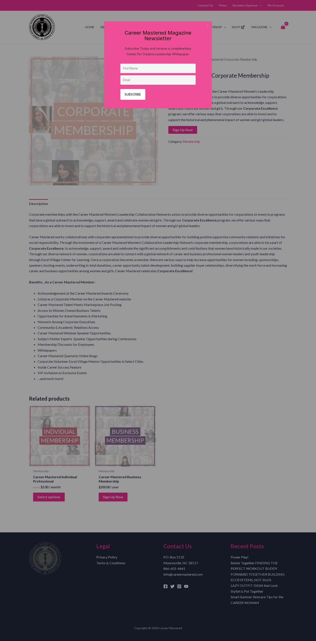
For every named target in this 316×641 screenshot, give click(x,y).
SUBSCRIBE (133, 94)
